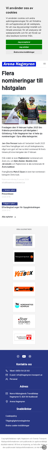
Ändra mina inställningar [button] (24, 52)
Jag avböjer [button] (24, 47)
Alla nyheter (7, 217)
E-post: (25, 375)
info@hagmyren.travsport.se (13, 182)
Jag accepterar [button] (24, 42)
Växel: (19, 371)
